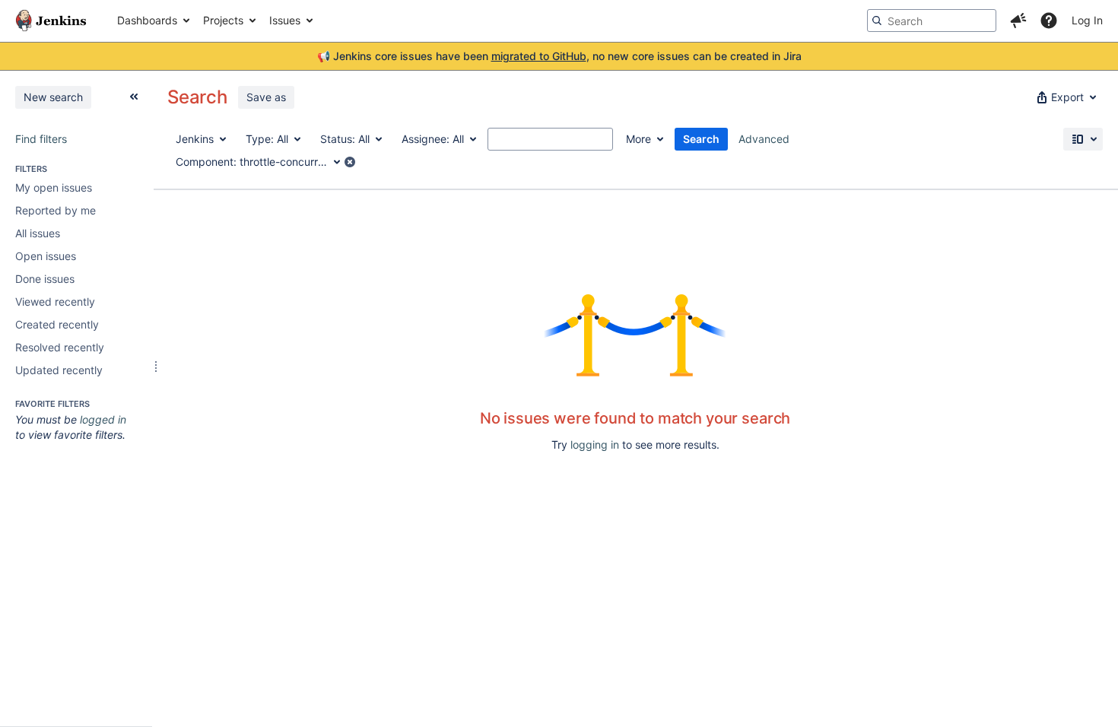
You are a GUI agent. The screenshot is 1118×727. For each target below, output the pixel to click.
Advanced (763, 138)
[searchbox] (932, 20)
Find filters (41, 138)
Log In (1087, 20)
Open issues (45, 255)
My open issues (53, 187)
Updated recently (59, 370)
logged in (103, 419)
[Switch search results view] (1083, 139)
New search (53, 96)
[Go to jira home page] (51, 20)
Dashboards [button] (147, 20)
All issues (37, 233)
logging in (594, 444)
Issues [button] (284, 20)
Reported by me (55, 210)
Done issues (45, 278)
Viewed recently (55, 301)
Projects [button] (223, 20)
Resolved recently (59, 347)
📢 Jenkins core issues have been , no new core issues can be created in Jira (559, 55)
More (638, 138)
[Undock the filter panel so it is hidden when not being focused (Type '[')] (134, 96)
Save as (266, 96)
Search (701, 138)
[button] (1018, 20)
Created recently (57, 324)
